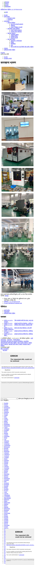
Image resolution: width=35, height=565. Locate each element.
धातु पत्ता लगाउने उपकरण (17, 24)
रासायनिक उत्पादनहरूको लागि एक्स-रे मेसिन (15, 342)
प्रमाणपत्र (10, 19)
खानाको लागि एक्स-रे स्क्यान (15, 344)
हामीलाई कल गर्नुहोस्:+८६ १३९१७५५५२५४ (11, 9)
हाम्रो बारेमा (7, 16)
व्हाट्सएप (5, 350)
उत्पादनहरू (6, 21)
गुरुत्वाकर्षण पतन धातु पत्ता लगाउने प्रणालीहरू (12, 341)
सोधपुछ (6, 295)
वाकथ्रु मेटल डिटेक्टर (16, 31)
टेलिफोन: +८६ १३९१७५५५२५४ (12, 301)
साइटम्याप (9, 339)
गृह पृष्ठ (6, 15)
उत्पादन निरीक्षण (11, 22)
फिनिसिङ (13, 43)
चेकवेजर (13, 25)
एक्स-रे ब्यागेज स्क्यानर (16, 30)
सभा (12, 45)
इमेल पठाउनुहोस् (4, 349)
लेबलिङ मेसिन (14, 36)
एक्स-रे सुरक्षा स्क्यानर (22, 342)
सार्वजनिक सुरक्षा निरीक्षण (13, 28)
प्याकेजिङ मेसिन (15, 34)
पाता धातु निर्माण (11, 39)
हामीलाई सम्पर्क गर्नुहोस (9, 49)
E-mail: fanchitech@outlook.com (13, 303)
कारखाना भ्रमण (11, 18)
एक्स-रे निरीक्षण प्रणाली (16, 27)
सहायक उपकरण (11, 33)
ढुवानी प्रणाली (14, 37)
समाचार (6, 48)
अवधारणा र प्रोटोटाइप (16, 40)
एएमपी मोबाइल (16, 339)
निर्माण (12, 42)
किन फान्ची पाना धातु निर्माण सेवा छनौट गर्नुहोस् (22, 46)
